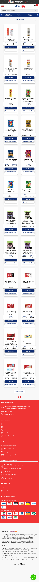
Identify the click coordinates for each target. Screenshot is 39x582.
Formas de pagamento (11, 454)
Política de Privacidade (10, 436)
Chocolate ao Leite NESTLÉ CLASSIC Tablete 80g (10, 374)
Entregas (7, 451)
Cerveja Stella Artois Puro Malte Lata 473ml (11, 70)
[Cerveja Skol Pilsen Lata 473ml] (11, 89)
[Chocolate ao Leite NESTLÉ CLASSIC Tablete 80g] (11, 363)
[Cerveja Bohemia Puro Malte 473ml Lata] (28, 28)
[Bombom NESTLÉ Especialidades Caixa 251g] (28, 302)
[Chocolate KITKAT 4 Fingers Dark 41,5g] (11, 271)
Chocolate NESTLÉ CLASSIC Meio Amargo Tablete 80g (11, 343)
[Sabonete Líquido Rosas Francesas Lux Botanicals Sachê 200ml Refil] (11, 241)
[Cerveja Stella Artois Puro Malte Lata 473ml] (11, 59)
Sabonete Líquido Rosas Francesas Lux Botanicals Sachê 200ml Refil (11, 253)
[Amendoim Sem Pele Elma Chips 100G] (11, 150)
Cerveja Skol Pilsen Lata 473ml (10, 99)
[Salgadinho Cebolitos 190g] (28, 180)
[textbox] (19, 10)
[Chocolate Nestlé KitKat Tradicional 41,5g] (11, 302)
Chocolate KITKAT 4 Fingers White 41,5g (28, 281)
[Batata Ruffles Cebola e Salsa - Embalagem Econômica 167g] (28, 89)
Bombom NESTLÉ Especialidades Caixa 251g (28, 313)
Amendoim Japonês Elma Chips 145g (28, 129)
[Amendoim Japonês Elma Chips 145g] (28, 119)
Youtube (6, 491)
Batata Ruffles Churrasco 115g (28, 160)
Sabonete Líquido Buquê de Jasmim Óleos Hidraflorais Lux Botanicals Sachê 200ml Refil (28, 223)
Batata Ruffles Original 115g (11, 190)
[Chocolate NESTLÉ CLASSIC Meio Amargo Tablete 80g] (11, 332)
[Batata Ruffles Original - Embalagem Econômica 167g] (11, 119)
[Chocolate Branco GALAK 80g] (28, 332)
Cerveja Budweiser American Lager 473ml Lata (10, 39)
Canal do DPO (8, 478)
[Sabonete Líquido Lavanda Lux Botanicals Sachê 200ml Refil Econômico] (11, 211)
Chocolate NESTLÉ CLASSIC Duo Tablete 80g (28, 374)
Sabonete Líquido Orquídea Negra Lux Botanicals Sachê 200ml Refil (28, 253)
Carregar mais (19, 391)
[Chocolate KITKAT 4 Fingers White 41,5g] (28, 271)
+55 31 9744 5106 (11, 474)
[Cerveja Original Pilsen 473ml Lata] (28, 59)
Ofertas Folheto (19, 15)
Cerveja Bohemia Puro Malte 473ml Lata (28, 39)
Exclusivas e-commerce (8, 15)
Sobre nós (7, 424)
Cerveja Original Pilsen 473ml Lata (28, 69)
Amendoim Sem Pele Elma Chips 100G (11, 160)
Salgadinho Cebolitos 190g (28, 190)
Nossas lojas (7, 427)
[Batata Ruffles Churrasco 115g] (28, 150)
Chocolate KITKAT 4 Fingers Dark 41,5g (10, 281)
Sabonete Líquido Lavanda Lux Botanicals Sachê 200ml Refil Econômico (11, 223)
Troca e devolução (9, 448)
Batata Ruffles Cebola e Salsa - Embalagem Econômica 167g (28, 100)
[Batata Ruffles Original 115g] (11, 180)
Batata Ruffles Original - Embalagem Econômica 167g (11, 130)
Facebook (6, 488)
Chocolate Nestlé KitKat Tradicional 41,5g (11, 313)
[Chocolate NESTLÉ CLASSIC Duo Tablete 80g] (28, 363)
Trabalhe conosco (9, 433)
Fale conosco (7, 430)
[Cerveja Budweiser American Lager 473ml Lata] (11, 28)
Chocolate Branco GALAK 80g (28, 342)
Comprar (11, 47)
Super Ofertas (30, 15)
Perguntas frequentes (10, 445)
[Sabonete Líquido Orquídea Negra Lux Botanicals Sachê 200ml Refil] (28, 241)
